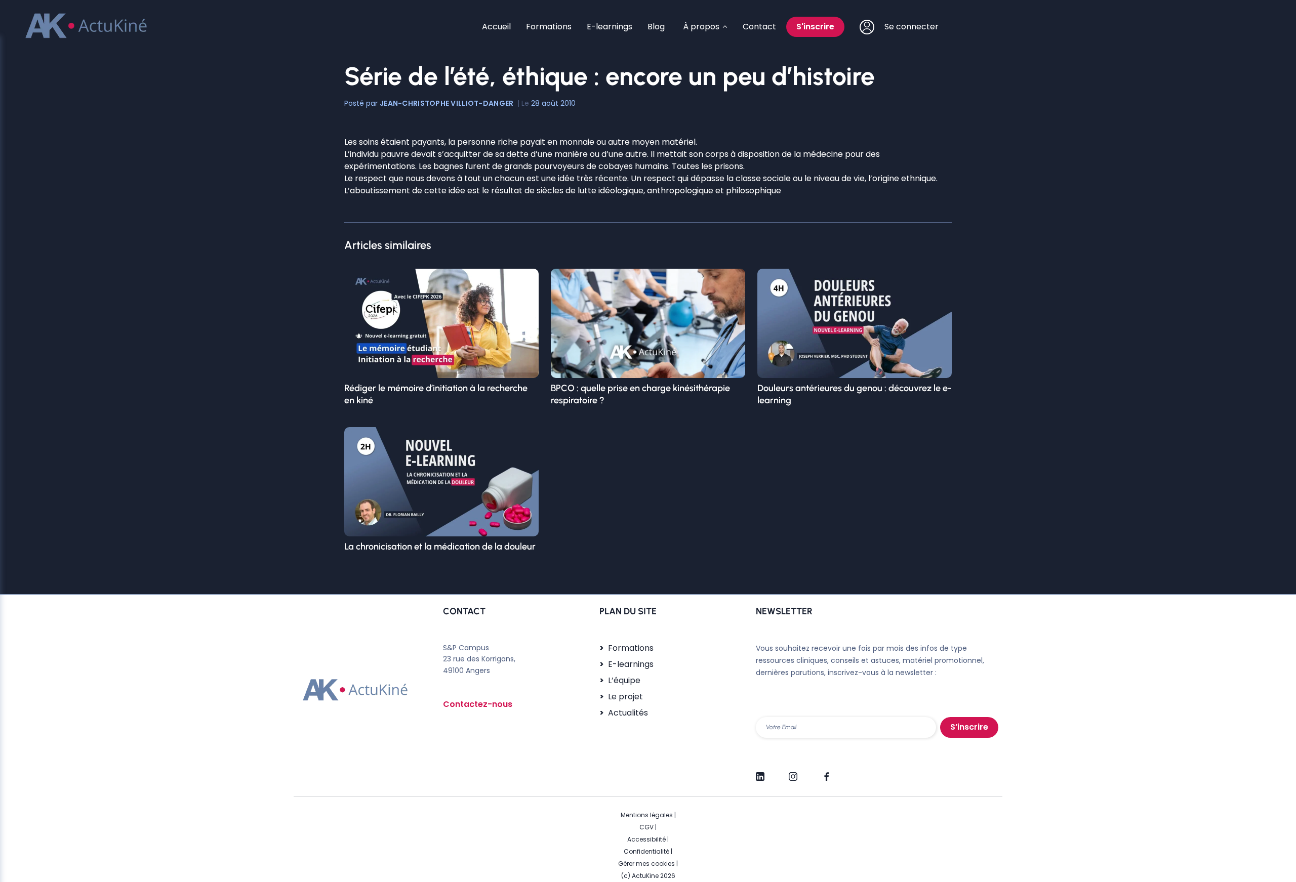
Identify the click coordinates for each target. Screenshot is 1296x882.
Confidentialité (646, 851)
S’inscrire (969, 727)
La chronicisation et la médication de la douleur (440, 546)
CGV (646, 827)
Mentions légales (647, 815)
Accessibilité (646, 839)
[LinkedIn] (760, 772)
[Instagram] (793, 772)
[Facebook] (826, 772)
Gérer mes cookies (646, 863)
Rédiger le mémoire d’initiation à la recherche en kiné (436, 394)
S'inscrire (815, 26)
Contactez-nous (477, 704)
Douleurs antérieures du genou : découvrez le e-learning (854, 394)
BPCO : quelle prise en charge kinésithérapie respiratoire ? (640, 394)
